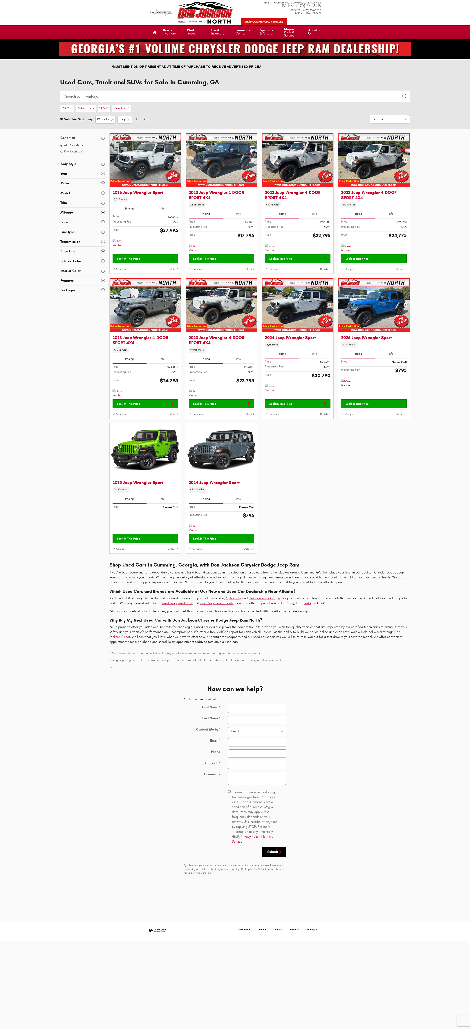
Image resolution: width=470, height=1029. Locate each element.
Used (217, 31)
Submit (272, 852)
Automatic (85, 108)
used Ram (185, 603)
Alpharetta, (233, 598)
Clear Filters (142, 119)
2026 (67, 108)
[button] (145, 199)
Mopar (289, 32)
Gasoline (121, 108)
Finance (241, 31)
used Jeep (169, 603)
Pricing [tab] (129, 208)
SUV (103, 108)
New (169, 31)
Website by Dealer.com (157, 931)
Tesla (307, 603)
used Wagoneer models (216, 603)
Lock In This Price (128, 258)
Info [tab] (162, 208)
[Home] (161, 10)
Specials (266, 31)
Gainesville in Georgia (264, 598)
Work (191, 31)
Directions (243, 929)
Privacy (294, 929)
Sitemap (311, 929)
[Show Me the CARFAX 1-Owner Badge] (119, 243)
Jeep (122, 119)
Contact (262, 929)
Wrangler (103, 119)
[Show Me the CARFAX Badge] (348, 383)
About (312, 31)
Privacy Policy (250, 837)
